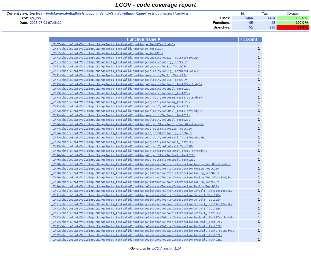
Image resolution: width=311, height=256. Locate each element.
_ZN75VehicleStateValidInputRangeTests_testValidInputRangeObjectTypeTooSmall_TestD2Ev (122, 146)
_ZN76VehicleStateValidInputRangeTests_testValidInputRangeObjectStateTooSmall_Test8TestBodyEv (129, 150)
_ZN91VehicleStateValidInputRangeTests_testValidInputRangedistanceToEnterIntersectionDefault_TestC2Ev (136, 195)
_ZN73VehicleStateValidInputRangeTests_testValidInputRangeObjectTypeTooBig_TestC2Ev (120, 102)
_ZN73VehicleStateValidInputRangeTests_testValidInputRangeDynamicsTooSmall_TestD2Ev (120, 93)
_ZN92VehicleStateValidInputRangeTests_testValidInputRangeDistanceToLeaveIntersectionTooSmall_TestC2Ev (136, 235)
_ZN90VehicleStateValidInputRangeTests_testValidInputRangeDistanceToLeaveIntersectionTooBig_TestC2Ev (135, 181)
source (167, 13)
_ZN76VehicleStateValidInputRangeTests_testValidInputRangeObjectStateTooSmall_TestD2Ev (123, 159)
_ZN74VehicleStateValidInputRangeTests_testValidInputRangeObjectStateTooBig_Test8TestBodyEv (127, 124)
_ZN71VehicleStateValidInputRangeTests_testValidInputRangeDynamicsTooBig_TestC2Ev (119, 62)
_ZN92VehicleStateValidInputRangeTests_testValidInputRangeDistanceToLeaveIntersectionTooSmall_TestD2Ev (136, 239)
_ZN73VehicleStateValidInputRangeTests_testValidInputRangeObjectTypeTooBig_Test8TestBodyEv (126, 97)
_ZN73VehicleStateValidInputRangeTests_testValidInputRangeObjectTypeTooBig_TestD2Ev (120, 106)
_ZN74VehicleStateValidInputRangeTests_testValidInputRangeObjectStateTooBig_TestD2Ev (121, 133)
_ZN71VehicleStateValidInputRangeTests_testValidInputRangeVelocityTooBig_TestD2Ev (119, 79)
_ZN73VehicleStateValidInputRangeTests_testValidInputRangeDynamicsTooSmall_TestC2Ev (120, 88)
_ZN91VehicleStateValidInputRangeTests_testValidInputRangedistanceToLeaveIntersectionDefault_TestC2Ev (136, 208)
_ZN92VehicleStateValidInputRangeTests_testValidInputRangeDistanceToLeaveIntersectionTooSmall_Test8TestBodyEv (142, 230)
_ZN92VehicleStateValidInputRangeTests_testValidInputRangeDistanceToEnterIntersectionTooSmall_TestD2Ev (136, 226)
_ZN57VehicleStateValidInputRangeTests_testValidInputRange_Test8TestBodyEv (113, 44)
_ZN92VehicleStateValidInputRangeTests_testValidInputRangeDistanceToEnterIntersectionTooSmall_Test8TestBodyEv (142, 217)
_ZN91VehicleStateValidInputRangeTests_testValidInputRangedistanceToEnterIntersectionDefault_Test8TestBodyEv (142, 190)
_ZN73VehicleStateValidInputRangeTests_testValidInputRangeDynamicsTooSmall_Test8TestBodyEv (126, 84)
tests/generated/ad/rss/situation (71, 13)
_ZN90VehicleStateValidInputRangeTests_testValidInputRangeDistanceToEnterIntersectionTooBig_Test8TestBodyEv (141, 164)
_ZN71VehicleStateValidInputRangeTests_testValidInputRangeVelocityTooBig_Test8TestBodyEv (125, 71)
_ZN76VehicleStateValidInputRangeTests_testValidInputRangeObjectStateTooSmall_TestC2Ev (123, 155)
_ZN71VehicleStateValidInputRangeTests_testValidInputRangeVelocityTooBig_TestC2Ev (119, 75)
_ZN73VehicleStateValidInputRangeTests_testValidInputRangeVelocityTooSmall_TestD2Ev (120, 119)
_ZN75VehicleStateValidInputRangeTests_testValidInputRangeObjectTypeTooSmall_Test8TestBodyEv (128, 137)
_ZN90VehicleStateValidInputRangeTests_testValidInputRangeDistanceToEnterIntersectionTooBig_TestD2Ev (135, 173)
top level (36, 13)
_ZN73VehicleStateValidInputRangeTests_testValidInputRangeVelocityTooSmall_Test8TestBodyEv (126, 110)
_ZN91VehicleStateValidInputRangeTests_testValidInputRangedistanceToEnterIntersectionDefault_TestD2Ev (136, 199)
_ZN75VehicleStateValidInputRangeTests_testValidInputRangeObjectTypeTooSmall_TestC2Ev (122, 142)
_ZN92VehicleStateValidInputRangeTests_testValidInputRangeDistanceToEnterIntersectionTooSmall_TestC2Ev (136, 221)
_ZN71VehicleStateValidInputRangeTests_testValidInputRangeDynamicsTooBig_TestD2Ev (119, 66)
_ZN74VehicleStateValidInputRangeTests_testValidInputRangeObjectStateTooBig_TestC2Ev (121, 128)
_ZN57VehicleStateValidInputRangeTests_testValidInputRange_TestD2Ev (107, 53)
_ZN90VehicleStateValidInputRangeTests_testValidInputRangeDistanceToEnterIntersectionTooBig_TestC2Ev (135, 168)
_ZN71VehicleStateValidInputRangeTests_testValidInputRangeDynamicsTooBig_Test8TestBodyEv (125, 57)
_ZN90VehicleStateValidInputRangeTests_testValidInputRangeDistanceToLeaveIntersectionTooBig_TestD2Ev (135, 186)
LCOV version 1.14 (166, 248)
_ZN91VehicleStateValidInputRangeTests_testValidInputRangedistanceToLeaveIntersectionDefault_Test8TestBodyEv (142, 204)
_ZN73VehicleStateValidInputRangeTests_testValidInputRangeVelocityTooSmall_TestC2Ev (120, 115)
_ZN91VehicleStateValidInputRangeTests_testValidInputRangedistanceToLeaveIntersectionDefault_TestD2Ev (136, 213)
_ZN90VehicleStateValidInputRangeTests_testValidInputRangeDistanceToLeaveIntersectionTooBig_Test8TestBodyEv (141, 177)
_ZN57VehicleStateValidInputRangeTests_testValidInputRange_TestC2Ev (107, 48)
